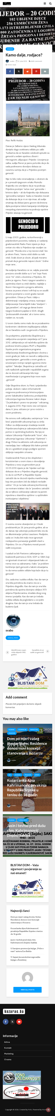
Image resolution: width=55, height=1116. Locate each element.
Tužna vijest (22, 820)
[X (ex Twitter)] (12, 1022)
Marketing (34, 730)
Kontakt (7, 1048)
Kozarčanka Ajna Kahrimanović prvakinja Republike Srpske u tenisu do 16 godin (27, 931)
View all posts (13, 638)
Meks (30, 1110)
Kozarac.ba (22, 730)
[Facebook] (5, 1022)
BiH (10, 775)
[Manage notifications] (48, 1110)
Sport (37, 775)
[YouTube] (19, 1022)
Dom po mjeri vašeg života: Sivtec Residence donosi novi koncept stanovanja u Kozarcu (26, 920)
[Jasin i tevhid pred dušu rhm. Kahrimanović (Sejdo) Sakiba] (27, 835)
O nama (7, 1059)
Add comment (36, 61)
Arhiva (7, 1042)
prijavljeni (21, 704)
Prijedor (12, 733)
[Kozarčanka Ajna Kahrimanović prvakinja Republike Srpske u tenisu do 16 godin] (27, 790)
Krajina (10, 49)
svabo (12, 61)
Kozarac (12, 730)
